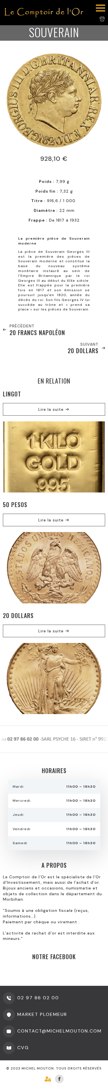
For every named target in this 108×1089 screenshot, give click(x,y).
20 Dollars (18, 615)
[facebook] (59, 1079)
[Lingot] (54, 457)
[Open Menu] (100, 8)
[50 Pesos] (54, 567)
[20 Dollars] (54, 678)
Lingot (12, 393)
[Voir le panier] (102, 19)
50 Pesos (15, 504)
